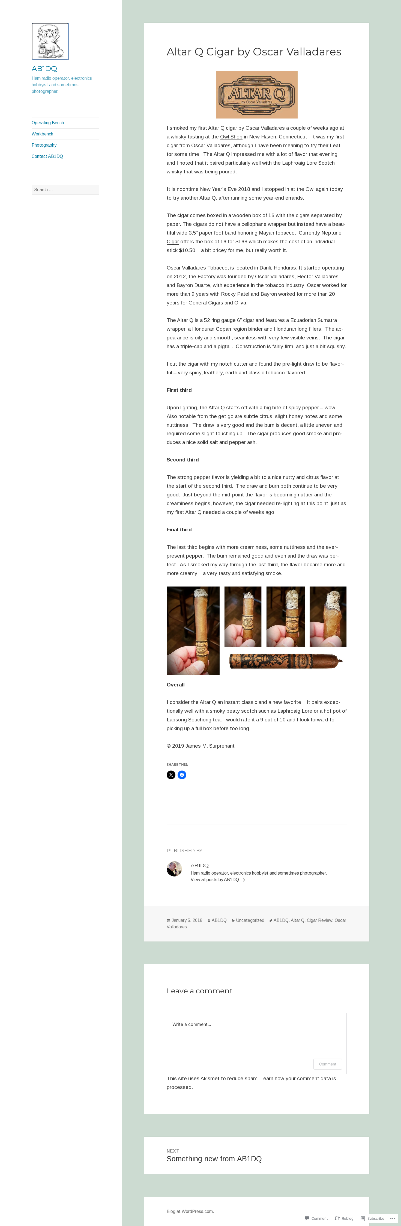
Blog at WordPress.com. (190, 1211)
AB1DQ (44, 68)
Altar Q (297, 920)
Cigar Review (319, 920)
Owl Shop (231, 137)
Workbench (42, 134)
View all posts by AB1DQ (215, 879)
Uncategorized (250, 920)
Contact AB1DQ (47, 156)
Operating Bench (48, 122)
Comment (327, 1064)
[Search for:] (65, 189)
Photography (44, 145)
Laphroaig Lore (299, 163)
